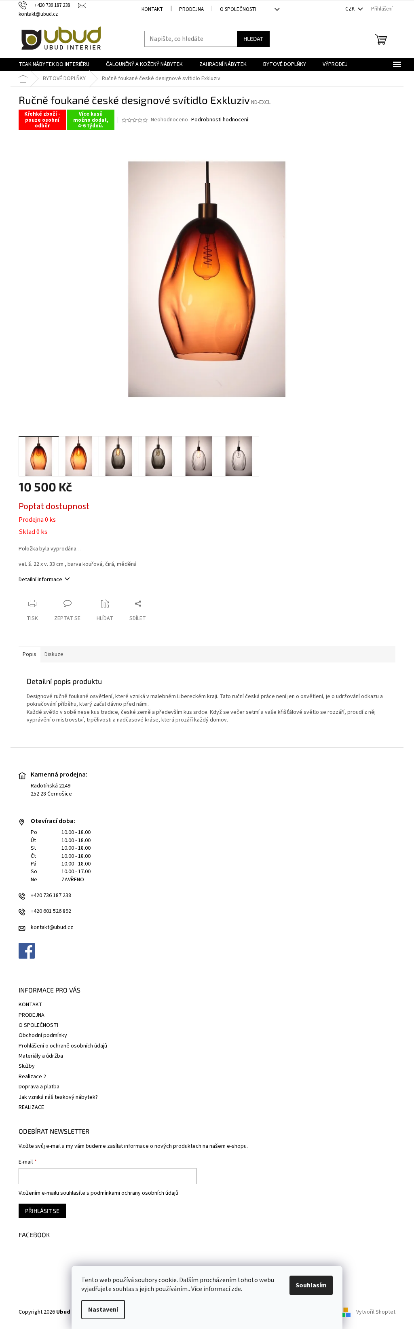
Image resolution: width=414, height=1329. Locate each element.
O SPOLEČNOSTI (238, 9)
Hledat (253, 38)
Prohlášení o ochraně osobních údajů (63, 1046)
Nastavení (103, 1309)
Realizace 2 (32, 1077)
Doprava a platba (39, 1087)
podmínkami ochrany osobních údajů (134, 1193)
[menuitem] (54, 64)
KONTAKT (152, 9)
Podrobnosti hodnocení (219, 120)
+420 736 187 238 (51, 895)
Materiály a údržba (41, 1056)
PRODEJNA (191, 9)
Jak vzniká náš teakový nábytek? (58, 1097)
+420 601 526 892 (51, 911)
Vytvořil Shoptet (375, 1312)
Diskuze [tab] (53, 654)
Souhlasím (311, 1285)
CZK (350, 9)
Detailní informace (40, 580)
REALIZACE (31, 1107)
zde (236, 1289)
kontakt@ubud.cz (52, 927)
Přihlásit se (42, 1210)
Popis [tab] (29, 654)
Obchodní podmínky (43, 1035)
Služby (27, 1066)
